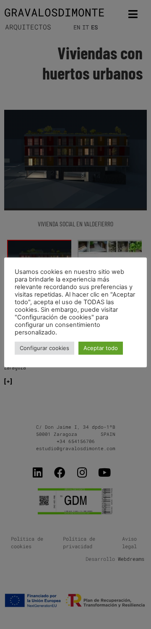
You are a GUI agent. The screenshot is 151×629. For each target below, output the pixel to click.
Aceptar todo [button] (100, 348)
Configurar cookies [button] (44, 348)
